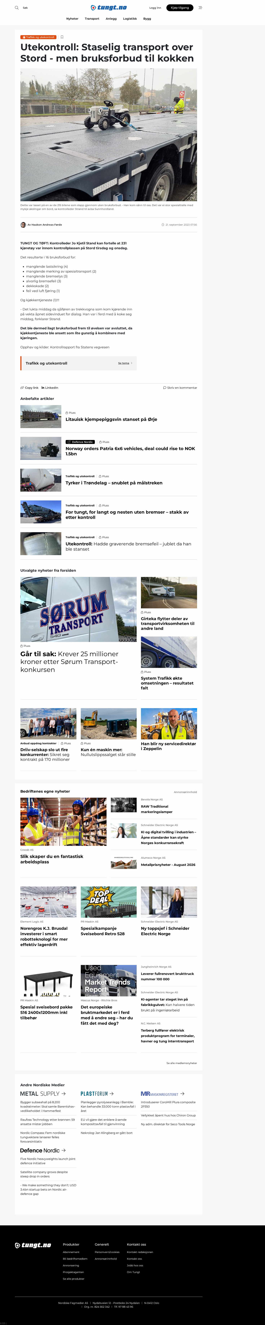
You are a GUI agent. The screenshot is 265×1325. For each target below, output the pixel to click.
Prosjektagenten (73, 1272)
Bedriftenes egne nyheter (45, 791)
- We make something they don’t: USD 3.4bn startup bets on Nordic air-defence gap (48, 1190)
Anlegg (111, 18)
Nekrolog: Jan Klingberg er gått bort (107, 1133)
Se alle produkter (73, 1278)
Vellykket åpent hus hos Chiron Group (168, 1115)
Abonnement (71, 1252)
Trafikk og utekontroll (40, 37)
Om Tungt (133, 1272)
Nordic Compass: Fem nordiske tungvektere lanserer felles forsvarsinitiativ (42, 1137)
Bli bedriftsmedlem (75, 1258)
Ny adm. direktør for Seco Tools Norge (168, 1124)
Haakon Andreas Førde (47, 224)
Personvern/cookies (107, 1252)
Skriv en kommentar (182, 387)
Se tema (123, 363)
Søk (25, 7)
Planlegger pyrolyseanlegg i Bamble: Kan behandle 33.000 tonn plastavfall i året (108, 1106)
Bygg (147, 18)
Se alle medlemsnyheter (182, 1063)
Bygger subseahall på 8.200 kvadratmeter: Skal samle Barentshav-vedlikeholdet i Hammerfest (47, 1106)
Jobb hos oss (135, 1265)
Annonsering (71, 1265)
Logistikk (130, 18)
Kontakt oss (134, 1258)
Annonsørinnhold (106, 1258)
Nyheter (72, 18)
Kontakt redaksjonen (140, 1252)
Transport (92, 18)
